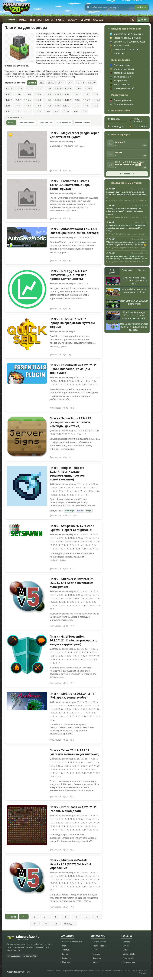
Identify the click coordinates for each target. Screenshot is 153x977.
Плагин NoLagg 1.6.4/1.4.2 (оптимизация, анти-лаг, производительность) (68, 275)
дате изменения (26, 122)
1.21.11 (80, 82)
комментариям (82, 122)
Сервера (72, 19)
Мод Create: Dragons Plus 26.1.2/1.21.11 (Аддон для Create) (128, 248)
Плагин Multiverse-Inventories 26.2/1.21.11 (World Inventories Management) (71, 583)
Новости (115, 118)
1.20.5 (68, 88)
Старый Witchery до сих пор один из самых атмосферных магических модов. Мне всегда (126, 228)
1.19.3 (37, 94)
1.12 (18, 111)
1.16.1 (68, 99)
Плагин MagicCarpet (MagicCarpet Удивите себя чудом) (74, 135)
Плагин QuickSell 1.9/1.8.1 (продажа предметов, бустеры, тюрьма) (72, 323)
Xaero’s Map (120, 49)
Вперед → (69, 923)
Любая (32, 82)
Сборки (85, 19)
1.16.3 (48, 99)
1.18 (95, 94)
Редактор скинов (123, 100)
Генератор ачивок (123, 103)
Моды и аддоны (99, 946)
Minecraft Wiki (129, 954)
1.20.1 (9, 94)
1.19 (67, 94)
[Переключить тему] (133, 19)
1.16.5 (27, 99)
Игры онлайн (138, 119)
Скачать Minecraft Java (72, 941)
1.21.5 (19, 88)
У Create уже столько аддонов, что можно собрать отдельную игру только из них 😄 (126, 243)
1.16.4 (37, 99)
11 (56, 923)
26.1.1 (61, 82)
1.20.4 (78, 88)
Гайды (95, 962)
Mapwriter (119, 53)
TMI (127, 45)
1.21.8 (9, 88)
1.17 (18, 99)
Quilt (137, 37)
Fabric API (127, 37)
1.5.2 (83, 111)
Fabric (80, 510)
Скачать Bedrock (99, 941)
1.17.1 (9, 99)
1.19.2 (48, 94)
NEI (121, 45)
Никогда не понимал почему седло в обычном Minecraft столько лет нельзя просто (124, 211)
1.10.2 (37, 111)
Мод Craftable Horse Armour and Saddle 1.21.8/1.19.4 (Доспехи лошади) (128, 217)
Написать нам (129, 962)
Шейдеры (66, 958)
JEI (115, 45)
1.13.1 (76, 105)
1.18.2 (76, 94)
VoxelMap (134, 49)
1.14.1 (48, 105)
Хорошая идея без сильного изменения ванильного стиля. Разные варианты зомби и (126, 195)
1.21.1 (39, 88)
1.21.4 (29, 88)
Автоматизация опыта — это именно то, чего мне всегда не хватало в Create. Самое (126, 257)
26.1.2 (51, 82)
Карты (49, 19)
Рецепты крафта (122, 65)
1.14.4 (17, 105)
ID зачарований (122, 76)
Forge (88, 510)
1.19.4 (27, 94)
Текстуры (36, 19)
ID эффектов (120, 80)
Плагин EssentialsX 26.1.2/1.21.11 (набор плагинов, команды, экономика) (73, 369)
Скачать (98, 19)
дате (10, 122)
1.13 (85, 105)
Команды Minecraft (124, 88)
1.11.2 (27, 111)
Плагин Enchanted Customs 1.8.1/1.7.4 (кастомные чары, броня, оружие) (70, 185)
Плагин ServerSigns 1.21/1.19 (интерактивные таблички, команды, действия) (70, 422)
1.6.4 (75, 111)
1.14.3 (27, 105)
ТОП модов (117, 126)
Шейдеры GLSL (137, 41)
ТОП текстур (140, 126)
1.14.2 (37, 105)
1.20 (18, 94)
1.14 (57, 105)
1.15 (8, 105)
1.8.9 (56, 111)
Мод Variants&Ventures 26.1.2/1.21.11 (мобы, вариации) (128, 200)
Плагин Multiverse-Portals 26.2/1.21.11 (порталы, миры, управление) (71, 864)
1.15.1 (96, 99)
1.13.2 (66, 105)
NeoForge (69, 510)
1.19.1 (58, 94)
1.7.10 (65, 111)
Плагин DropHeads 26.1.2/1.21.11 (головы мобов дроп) (73, 809)
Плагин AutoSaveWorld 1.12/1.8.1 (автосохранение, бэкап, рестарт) (74, 231)
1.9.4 (47, 111)
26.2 (41, 82)
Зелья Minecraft (122, 84)
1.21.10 (92, 82)
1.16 (77, 99)
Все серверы (125, 174)
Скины (60, 19)
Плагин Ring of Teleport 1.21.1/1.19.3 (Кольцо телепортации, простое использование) (67, 473)
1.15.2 (86, 99)
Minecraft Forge (122, 33)
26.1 (70, 82)
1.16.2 (58, 99)
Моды (23, 19)
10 (45, 923)
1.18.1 (86, 94)
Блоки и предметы (124, 68)
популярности (45, 122)
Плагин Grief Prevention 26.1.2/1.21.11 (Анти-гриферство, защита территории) (73, 640)
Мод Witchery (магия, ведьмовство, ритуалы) (127, 234)
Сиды (125, 950)
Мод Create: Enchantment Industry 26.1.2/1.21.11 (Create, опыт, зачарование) (128, 262)
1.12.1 (9, 111)
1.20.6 (58, 88)
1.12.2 (94, 105)
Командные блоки (124, 72)
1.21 (48, 88)
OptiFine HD (120, 41)
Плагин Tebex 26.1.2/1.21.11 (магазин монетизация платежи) (74, 752)
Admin (112, 189)
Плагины (66, 962)
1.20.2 (88, 88)
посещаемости (64, 122)
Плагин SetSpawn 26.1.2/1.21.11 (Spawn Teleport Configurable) (72, 528)
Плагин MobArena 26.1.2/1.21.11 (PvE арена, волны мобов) (73, 695)
